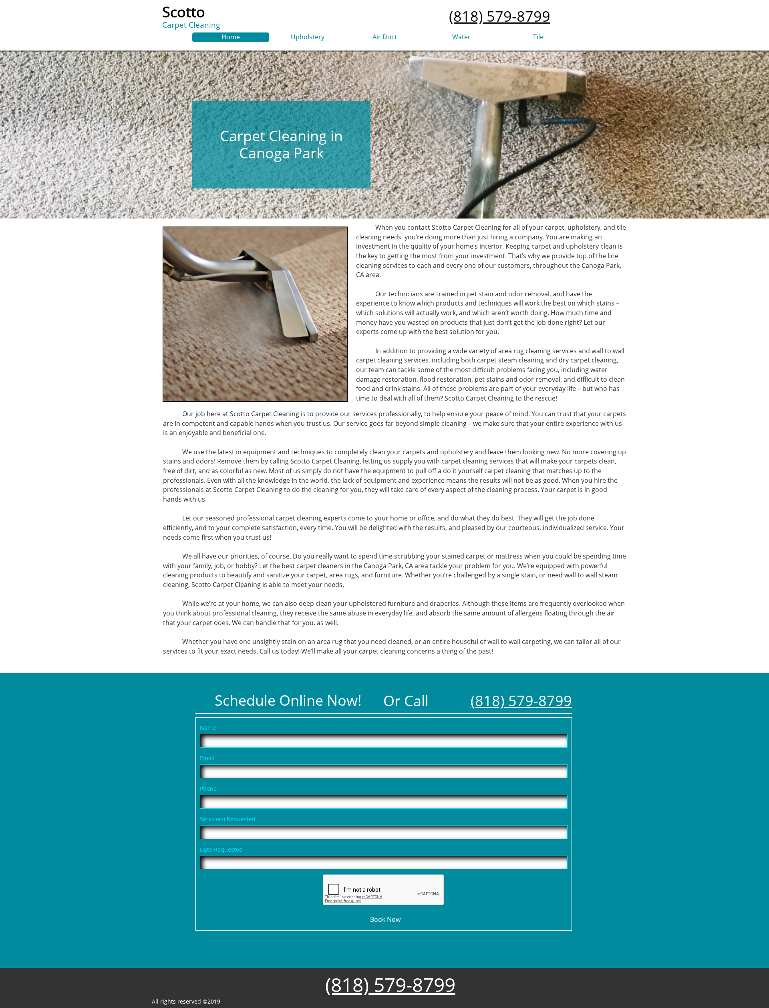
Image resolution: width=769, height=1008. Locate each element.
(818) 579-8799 (499, 16)
